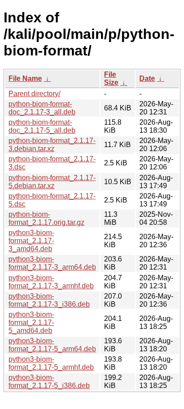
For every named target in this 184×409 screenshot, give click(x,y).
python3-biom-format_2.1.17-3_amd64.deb (31, 241)
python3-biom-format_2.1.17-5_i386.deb (49, 381)
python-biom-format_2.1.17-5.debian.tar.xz (52, 182)
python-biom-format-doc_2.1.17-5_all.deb (41, 126)
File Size (111, 78)
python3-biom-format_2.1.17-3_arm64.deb (52, 263)
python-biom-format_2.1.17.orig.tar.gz (46, 218)
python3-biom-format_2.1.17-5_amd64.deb (31, 322)
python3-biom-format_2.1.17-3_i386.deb (49, 300)
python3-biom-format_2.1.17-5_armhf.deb (51, 363)
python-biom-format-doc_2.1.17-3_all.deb (41, 108)
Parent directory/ (34, 93)
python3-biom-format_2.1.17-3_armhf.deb (51, 282)
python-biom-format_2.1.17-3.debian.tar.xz (52, 144)
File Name (25, 78)
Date (147, 78)
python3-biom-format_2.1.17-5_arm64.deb (52, 345)
